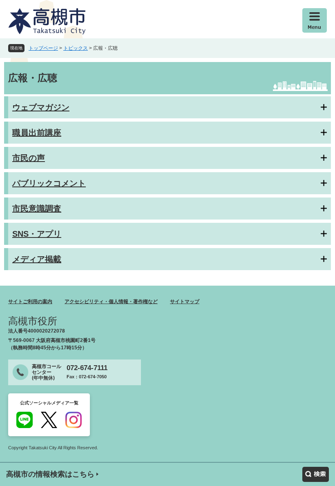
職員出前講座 (36, 132)
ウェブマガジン (40, 107)
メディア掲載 (36, 259)
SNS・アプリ (36, 233)
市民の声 (28, 157)
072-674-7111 (87, 367)
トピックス (75, 48)
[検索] (315, 474)
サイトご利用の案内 (30, 301)
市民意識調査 (36, 208)
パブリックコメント (49, 183)
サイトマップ (184, 301)
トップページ (43, 48)
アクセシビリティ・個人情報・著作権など (111, 301)
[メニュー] (314, 20)
